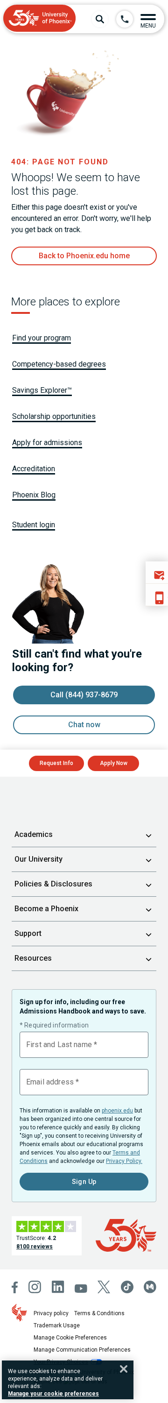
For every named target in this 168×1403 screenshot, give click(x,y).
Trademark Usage (57, 1325)
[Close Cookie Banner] (123, 1368)
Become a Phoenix (46, 908)
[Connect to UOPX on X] (104, 1287)
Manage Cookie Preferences (70, 1337)
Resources (33, 958)
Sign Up (84, 1181)
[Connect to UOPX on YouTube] (81, 1289)
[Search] (100, 19)
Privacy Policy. (124, 1161)
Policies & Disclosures (53, 883)
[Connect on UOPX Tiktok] (127, 1287)
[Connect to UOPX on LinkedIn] (58, 1287)
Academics (33, 834)
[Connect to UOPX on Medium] (150, 1287)
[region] (67, 1379)
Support (28, 933)
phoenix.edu (117, 1110)
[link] (84, 256)
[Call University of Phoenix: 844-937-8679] (124, 19)
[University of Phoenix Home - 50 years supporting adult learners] (39, 19)
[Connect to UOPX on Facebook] (15, 1287)
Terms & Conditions (99, 1313)
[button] (148, 19)
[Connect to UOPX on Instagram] (34, 1287)
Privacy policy (51, 1313)
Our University (38, 859)
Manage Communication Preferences (82, 1349)
